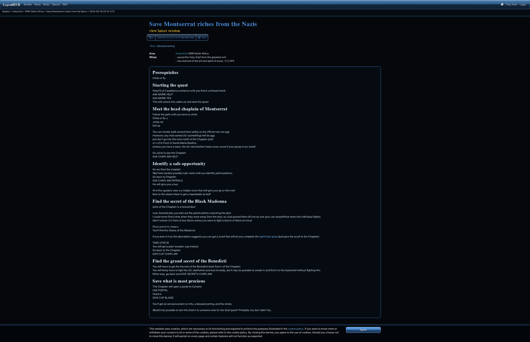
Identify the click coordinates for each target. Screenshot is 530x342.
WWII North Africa (34, 11)
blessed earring (166, 46)
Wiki (65, 4)
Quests (56, 4)
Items (37, 4)
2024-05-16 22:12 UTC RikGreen (175, 37)
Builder (28, 4)
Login (523, 4)
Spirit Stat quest (268, 236)
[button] (202, 37)
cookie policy (296, 328)
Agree (363, 329)
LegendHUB (11, 4)
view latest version (164, 30)
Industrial (17, 11)
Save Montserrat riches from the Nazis (66, 11)
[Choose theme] (502, 4)
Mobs (46, 4)
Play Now (511, 4)
